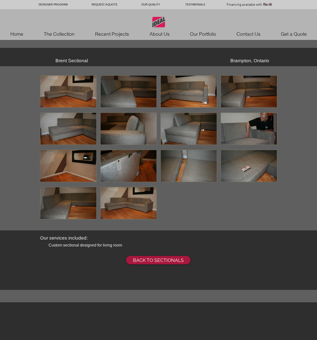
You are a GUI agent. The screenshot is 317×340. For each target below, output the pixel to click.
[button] (68, 92)
